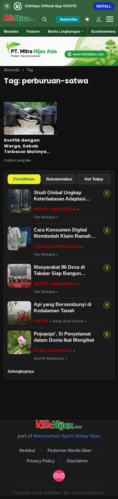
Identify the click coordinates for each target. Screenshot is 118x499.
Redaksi (27, 450)
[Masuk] (98, 19)
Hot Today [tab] (94, 179)
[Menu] (110, 19)
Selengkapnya (21, 371)
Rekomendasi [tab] (59, 179)
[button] (66, 31)
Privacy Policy (40, 460)
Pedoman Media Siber (70, 450)
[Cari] (44, 19)
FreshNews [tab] (24, 179)
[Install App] (59, 6)
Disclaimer (77, 460)
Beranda (11, 70)
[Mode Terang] (87, 19)
